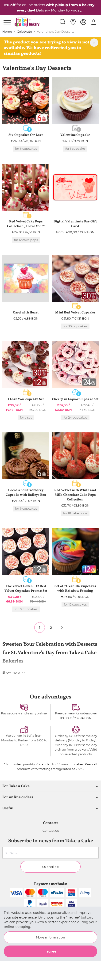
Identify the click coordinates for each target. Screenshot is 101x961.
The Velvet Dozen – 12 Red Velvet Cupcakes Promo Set (25, 588)
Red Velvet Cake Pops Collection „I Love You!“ (25, 224)
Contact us (51, 830)
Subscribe (50, 867)
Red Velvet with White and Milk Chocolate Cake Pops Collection (75, 495)
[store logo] (27, 22)
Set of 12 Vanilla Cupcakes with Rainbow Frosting (75, 588)
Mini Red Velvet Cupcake (75, 312)
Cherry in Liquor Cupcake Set (75, 399)
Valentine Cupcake (75, 135)
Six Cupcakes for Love (25, 135)
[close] (94, 42)
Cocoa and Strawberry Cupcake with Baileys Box (26, 492)
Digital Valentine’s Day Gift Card (75, 224)
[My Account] (83, 22)
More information (50, 937)
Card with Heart (26, 312)
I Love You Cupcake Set (26, 399)
